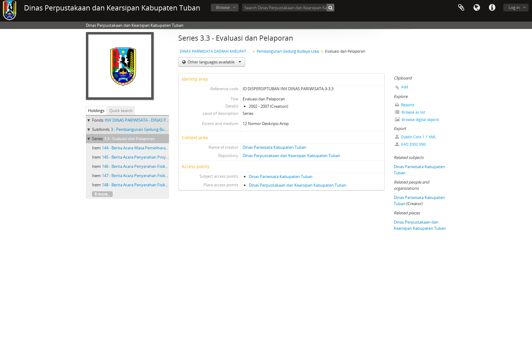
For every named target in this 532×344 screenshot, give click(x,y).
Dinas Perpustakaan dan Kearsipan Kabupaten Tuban (291, 155)
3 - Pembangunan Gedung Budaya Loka (147, 129)
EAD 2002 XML (413, 144)
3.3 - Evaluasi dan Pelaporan (129, 138)
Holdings (96, 110)
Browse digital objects (420, 119)
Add (404, 87)
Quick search (121, 110)
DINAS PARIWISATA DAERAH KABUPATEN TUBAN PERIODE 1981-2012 (216, 51)
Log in (514, 7)
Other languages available (211, 62)
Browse (223, 7)
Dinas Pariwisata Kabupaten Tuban (274, 147)
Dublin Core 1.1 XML (418, 137)
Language (476, 7)
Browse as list (413, 112)
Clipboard (461, 7)
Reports (407, 104)
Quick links (492, 7)
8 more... (102, 194)
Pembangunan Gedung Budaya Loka (288, 51)
